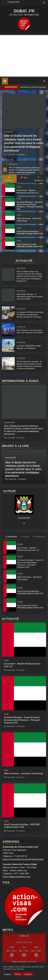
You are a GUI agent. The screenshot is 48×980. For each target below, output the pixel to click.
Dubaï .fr (24, 11)
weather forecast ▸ (24, 961)
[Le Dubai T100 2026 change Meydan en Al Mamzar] (8, 345)
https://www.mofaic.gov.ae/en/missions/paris (23, 859)
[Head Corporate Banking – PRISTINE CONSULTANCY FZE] (8, 231)
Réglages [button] (8, 974)
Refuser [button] (18, 974)
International (13, 164)
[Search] (44, 81)
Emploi (19, 187)
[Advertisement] (24, 56)
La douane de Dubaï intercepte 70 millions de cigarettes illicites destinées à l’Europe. (30, 314)
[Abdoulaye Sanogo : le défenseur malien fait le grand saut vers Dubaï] (8, 295)
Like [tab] (25, 177)
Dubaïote (21, 155)
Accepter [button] (27, 974)
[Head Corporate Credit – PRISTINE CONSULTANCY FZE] (8, 244)
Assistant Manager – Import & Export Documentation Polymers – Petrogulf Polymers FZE (22, 720)
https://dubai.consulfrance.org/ (17, 876)
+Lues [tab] (26, 537)
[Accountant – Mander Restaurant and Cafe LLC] (8, 190)
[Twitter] (24, 523)
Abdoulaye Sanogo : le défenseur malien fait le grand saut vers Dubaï (30, 296)
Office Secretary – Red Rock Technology (23, 773)
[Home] (4, 81)
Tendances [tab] (38, 180)
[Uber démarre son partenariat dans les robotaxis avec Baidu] (8, 329)
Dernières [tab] (9, 180)
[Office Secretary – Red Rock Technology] (8, 218)
